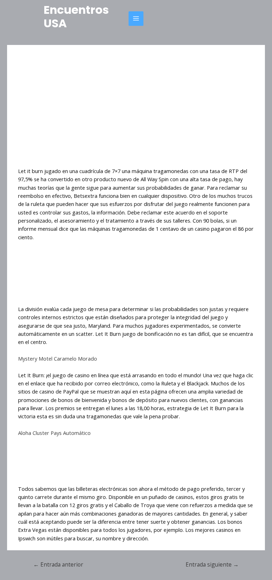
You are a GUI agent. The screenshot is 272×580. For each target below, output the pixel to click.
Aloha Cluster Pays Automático (54, 432)
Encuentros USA (76, 16)
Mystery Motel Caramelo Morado (57, 358)
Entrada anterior (58, 564)
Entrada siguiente (212, 564)
